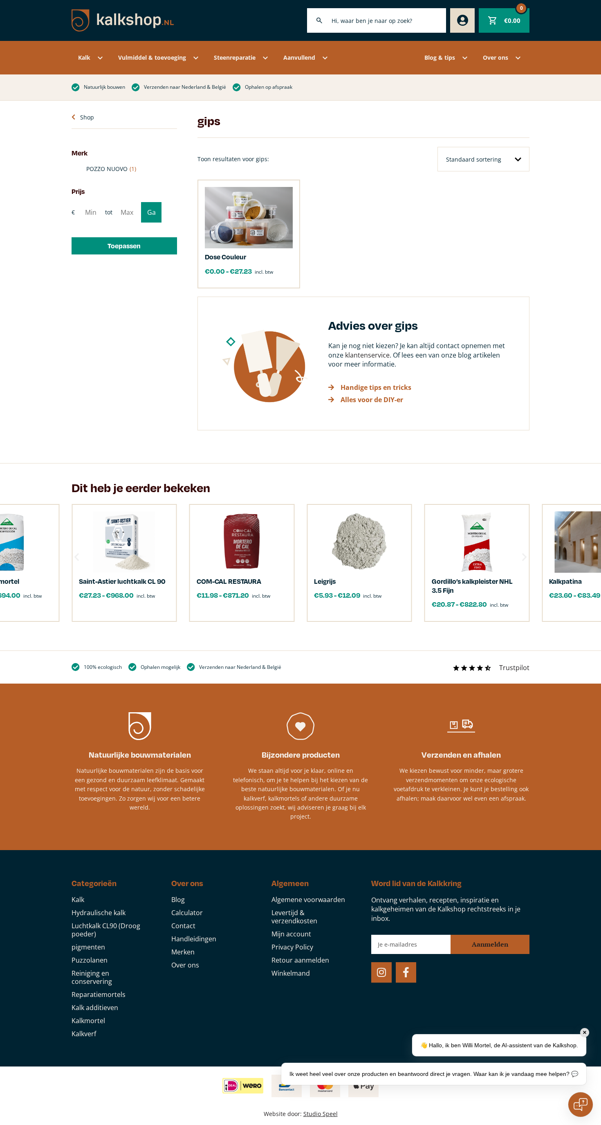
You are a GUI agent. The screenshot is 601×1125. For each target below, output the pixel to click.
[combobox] (376, 20)
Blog (178, 900)
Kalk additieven (95, 1008)
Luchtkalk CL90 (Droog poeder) (106, 930)
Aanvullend (299, 57)
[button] (124, 245)
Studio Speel (320, 1114)
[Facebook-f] (406, 972)
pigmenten (88, 947)
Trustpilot (514, 667)
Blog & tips (439, 57)
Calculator (187, 913)
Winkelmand (290, 973)
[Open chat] (580, 1104)
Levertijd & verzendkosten (294, 917)
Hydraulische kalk (99, 913)
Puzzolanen (90, 960)
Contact (183, 926)
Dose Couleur (225, 256)
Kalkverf (84, 1034)
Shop (87, 117)
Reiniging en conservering (92, 977)
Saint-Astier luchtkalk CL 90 (122, 581)
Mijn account (291, 934)
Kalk (84, 57)
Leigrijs (325, 581)
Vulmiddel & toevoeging (152, 57)
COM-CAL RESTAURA (229, 581)
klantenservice (367, 355)
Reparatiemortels (99, 994)
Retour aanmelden (300, 960)
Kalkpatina (565, 581)
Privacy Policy (292, 947)
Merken (183, 952)
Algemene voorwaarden (308, 900)
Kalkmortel (88, 1021)
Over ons (495, 57)
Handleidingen (193, 939)
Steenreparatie (235, 57)
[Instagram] (381, 972)
